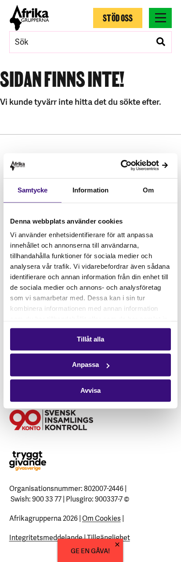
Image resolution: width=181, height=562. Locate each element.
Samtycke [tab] (33, 190)
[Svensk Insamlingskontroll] (51, 419)
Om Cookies (101, 517)
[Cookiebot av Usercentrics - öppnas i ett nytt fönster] (132, 165)
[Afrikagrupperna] (29, 17)
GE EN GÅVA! (90, 550)
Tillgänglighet (108, 537)
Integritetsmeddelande (46, 537)
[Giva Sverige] (27, 461)
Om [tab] (148, 190)
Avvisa (90, 390)
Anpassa (85, 365)
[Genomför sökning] (161, 42)
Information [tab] (90, 190)
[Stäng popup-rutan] (117, 544)
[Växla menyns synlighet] (160, 18)
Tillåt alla (90, 339)
